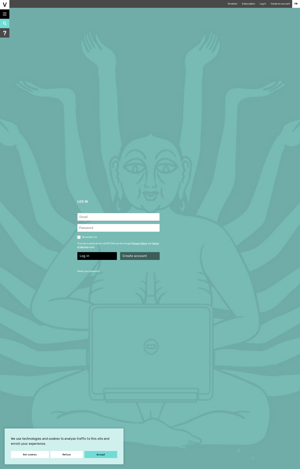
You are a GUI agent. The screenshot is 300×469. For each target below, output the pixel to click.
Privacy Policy (139, 243)
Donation (232, 4)
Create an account (280, 4)
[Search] (4, 23)
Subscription (248, 4)
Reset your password (88, 271)
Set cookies (30, 454)
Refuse (66, 454)
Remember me (89, 237)
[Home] (4, 4)
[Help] (4, 33)
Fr (296, 4)
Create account (134, 256)
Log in (263, 4)
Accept (101, 454)
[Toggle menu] (4, 14)
